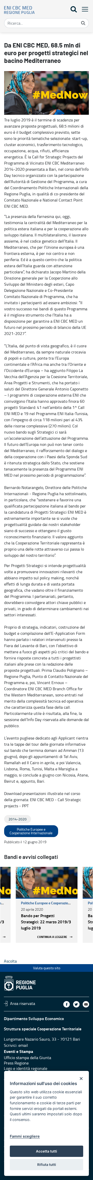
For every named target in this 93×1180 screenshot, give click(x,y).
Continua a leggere (52, 936)
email (23, 1045)
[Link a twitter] (76, 1004)
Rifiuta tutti (46, 1165)
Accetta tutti (46, 1151)
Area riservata (22, 1003)
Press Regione (16, 1063)
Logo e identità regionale (25, 1068)
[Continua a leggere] (47, 882)
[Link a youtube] (86, 1004)
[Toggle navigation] (83, 9)
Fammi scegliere (25, 1136)
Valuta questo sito (46, 967)
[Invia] (83, 23)
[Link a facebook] (66, 1004)
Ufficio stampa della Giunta (27, 1057)
